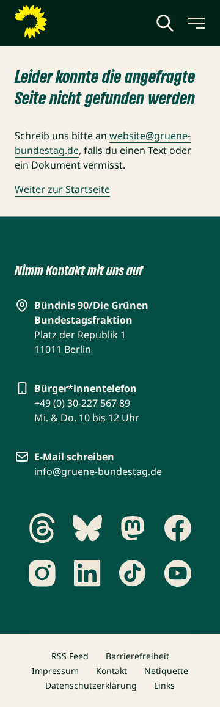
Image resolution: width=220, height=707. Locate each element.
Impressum (55, 670)
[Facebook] (178, 528)
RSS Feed (70, 656)
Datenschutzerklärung (91, 685)
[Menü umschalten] (195, 23)
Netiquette (166, 670)
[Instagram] (42, 573)
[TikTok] (132, 573)
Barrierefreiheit (137, 656)
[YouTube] (178, 573)
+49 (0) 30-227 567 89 (82, 403)
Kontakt (111, 670)
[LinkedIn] (87, 573)
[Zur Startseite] (60, 22)
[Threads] (42, 528)
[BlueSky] (87, 528)
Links (164, 685)
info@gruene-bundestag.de (98, 471)
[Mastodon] (132, 528)
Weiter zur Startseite (62, 189)
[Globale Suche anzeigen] (165, 23)
